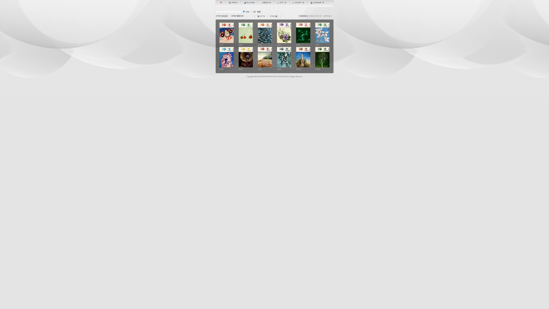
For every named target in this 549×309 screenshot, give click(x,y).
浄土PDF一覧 (299, 2)
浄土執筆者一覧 (318, 2)
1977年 (262, 16)
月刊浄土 (234, 2)
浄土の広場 (250, 2)
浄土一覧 (283, 2)
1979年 (272, 16)
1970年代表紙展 (222, 16)
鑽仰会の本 (267, 2)
